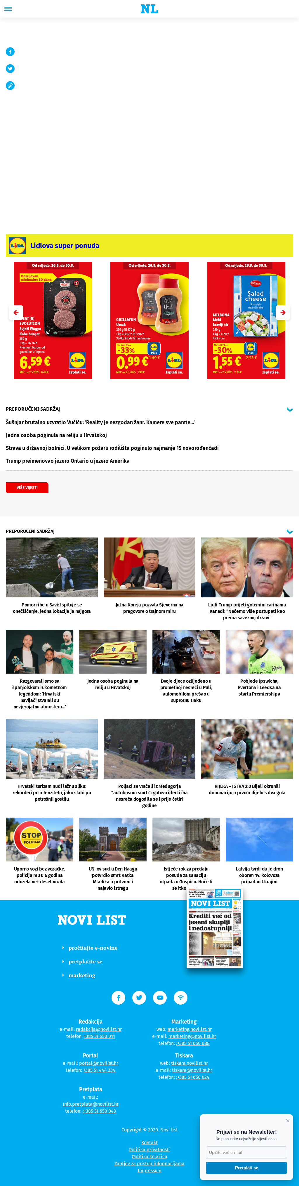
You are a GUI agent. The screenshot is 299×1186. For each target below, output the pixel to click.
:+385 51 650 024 (192, 1077)
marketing (82, 975)
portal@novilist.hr (98, 1063)
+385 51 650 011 (99, 1036)
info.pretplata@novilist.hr (91, 1104)
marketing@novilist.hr (192, 1036)
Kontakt (149, 1142)
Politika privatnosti (149, 1149)
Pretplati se (246, 1167)
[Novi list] (149, 8)
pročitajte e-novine (93, 947)
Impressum (149, 1170)
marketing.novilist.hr (190, 1029)
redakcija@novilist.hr (99, 1029)
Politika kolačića (149, 1156)
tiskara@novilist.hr (192, 1070)
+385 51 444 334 (99, 1070)
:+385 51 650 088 (193, 1043)
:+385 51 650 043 (99, 1111)
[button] (283, 312)
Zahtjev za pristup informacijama (149, 1163)
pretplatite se (85, 961)
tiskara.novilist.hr (189, 1063)
